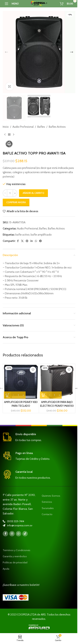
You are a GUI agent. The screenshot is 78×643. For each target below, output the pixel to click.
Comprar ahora (16, 202)
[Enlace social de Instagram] (12, 533)
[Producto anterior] (5, 135)
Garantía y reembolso (15, 556)
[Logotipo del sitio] (39, 3)
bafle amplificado (41, 234)
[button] (6, 52)
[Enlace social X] (22, 241)
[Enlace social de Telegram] (40, 241)
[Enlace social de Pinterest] (27, 241)
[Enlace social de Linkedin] (31, 241)
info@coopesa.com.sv (19, 525)
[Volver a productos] (9, 135)
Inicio (6, 126)
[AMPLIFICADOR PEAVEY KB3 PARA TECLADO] (21, 382)
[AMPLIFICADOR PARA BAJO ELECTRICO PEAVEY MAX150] (57, 382)
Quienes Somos (51, 495)
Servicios (47, 501)
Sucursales (48, 508)
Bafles (41, 126)
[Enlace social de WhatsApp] (36, 241)
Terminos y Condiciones (16, 550)
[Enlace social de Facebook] (18, 241)
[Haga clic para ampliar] (9, 86)
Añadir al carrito (33, 192)
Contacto (47, 514)
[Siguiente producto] (13, 135)
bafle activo (22, 234)
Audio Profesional (23, 126)
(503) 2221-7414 (15, 521)
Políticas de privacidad (15, 562)
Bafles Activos (57, 126)
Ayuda (6, 568)
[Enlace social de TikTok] (25, 533)
